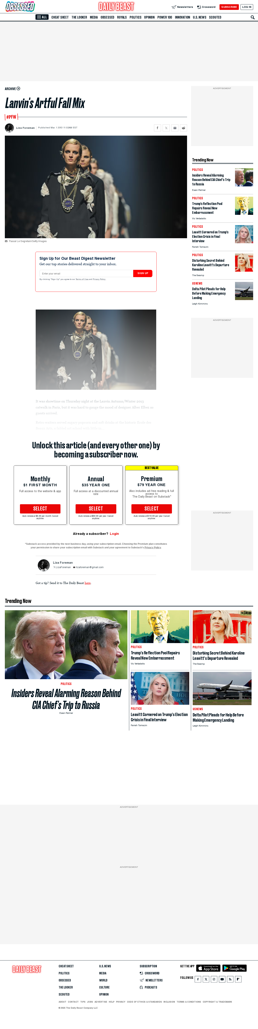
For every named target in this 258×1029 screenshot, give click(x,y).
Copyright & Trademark (217, 1002)
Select (40, 508)
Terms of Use (82, 280)
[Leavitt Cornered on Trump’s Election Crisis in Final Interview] (244, 242)
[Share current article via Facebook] (157, 127)
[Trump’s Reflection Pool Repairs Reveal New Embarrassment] (244, 213)
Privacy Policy (99, 280)
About (62, 1002)
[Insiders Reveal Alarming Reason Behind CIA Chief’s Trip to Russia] (244, 185)
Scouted (215, 17)
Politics (135, 17)
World (103, 980)
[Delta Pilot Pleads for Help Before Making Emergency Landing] (244, 299)
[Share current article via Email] (174, 127)
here (88, 583)
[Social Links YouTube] (222, 980)
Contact (73, 1002)
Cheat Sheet (60, 17)
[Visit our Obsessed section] (33, 7)
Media (94, 17)
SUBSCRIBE (229, 6)
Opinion (149, 17)
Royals (122, 17)
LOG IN (246, 6)
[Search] (253, 17)
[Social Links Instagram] (214, 980)
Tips (82, 1002)
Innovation (182, 17)
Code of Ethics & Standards (144, 1002)
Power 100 (164, 17)
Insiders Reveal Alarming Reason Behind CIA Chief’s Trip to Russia (66, 699)
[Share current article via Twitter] (166, 127)
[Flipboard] (238, 980)
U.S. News (199, 17)
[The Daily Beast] (116, 7)
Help (111, 1002)
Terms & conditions (189, 1002)
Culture (104, 987)
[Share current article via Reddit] (183, 127)
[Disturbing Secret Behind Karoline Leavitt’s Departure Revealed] (244, 270)
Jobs (90, 1002)
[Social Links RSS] (230, 980)
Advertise (101, 1002)
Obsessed (107, 17)
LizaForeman (63, 567)
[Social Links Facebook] (198, 980)
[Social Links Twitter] (206, 980)
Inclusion (169, 1002)
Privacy (120, 1002)
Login (114, 534)
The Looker (79, 17)
